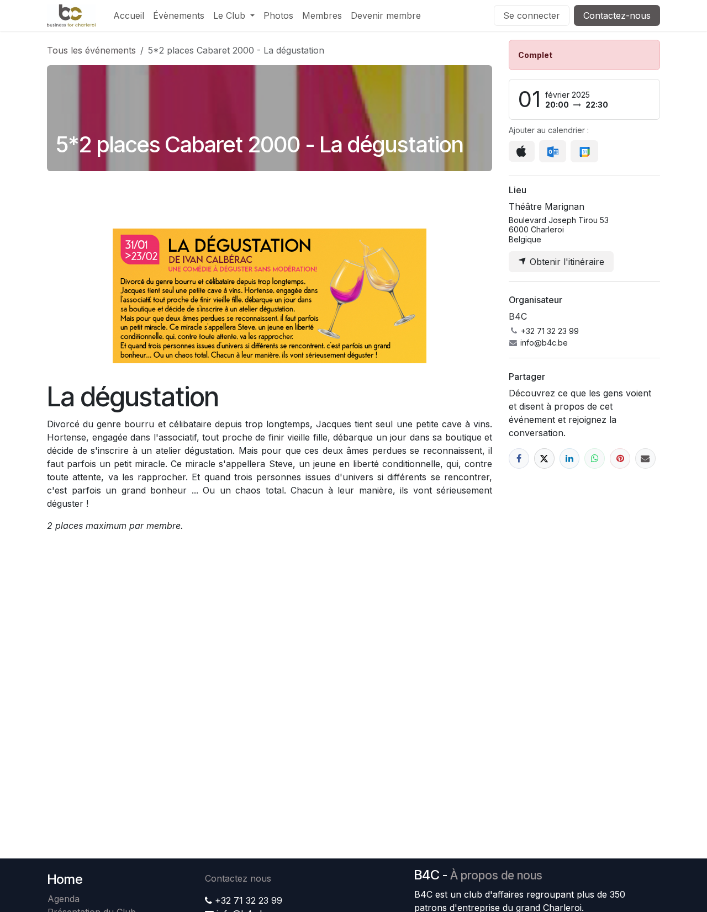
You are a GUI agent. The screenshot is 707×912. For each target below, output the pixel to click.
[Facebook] (519, 458)
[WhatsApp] (594, 458)
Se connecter (531, 15)
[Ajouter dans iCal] (522, 151)
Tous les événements (91, 50)
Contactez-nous (617, 15)
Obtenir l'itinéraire (565, 261)
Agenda (64, 898)
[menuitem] (129, 15)
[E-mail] (645, 458)
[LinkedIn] (570, 458)
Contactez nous (238, 878)
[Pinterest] (620, 458)
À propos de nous (496, 875)
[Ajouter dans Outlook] (552, 151)
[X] (544, 458)
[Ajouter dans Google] (584, 151)
